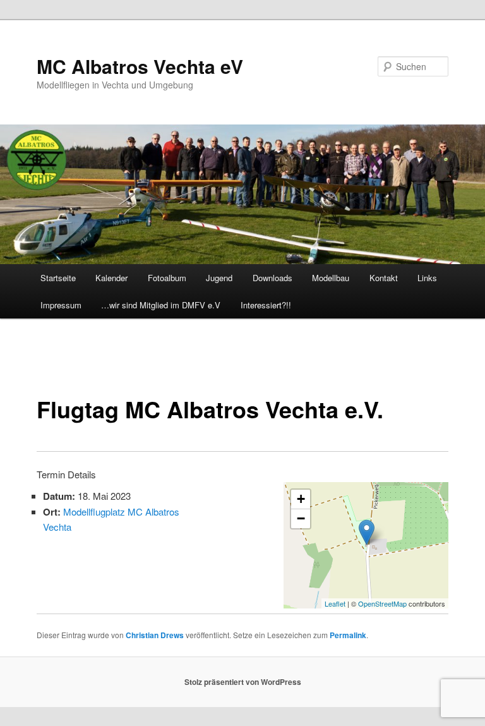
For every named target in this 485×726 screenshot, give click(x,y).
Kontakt (383, 278)
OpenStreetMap (382, 603)
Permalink (348, 635)
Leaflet (335, 603)
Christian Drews (155, 635)
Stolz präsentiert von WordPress (242, 681)
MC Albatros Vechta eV (140, 66)
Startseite (58, 278)
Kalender (111, 278)
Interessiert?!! (266, 305)
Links (427, 278)
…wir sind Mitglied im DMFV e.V (160, 305)
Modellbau (330, 278)
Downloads (272, 278)
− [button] (301, 518)
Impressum (60, 305)
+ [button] (301, 499)
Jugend (219, 278)
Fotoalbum (167, 278)
